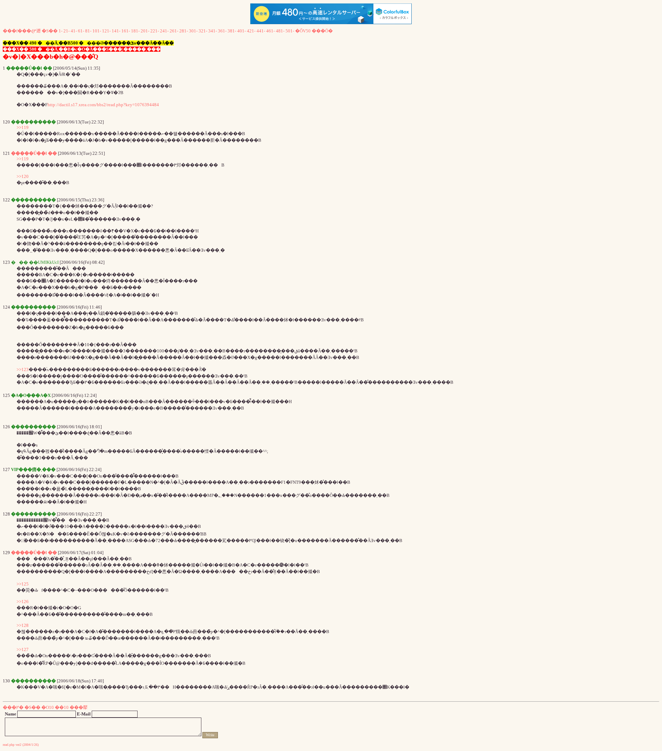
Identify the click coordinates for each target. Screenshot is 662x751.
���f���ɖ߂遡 (22, 30)
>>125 (23, 584)
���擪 (79, 707)
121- (106, 30)
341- (212, 30)
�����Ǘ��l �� (34, 153)
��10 (62, 707)
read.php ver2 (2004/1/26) (21, 745)
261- (174, 30)
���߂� (13, 707)
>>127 (23, 649)
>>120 (23, 176)
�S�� (50, 30)
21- (66, 30)
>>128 (23, 625)
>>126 (23, 601)
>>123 (23, 369)
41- (74, 30)
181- (135, 30)
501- (289, 30)
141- (116, 30)
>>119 (23, 127)
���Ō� (322, 30)
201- (145, 30)
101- (96, 30)
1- (60, 30)
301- (193, 30)
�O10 (47, 707)
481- (280, 30)
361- (222, 30)
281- (183, 30)
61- (81, 30)
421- (251, 30)
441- (261, 30)
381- (232, 30)
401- (241, 30)
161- (125, 30)
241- (164, 30)
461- (270, 30)
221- (154, 30)
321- (203, 30)
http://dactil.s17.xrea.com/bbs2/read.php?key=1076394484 (103, 104)
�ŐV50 (303, 30)
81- (88, 30)
